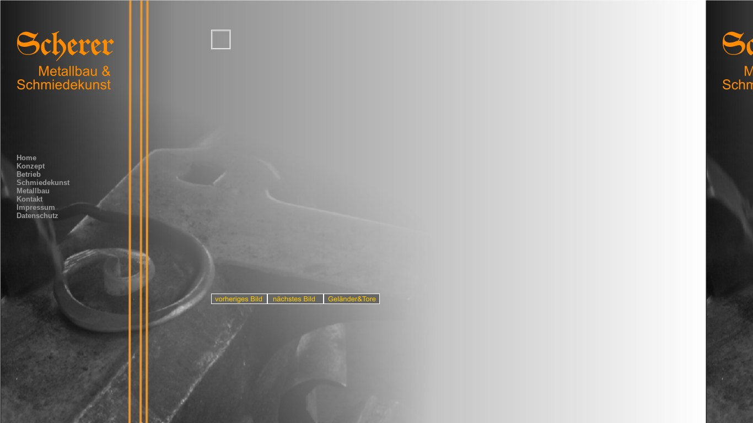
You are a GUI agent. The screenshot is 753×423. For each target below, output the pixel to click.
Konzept (31, 166)
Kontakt (29, 199)
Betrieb (29, 174)
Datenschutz (37, 216)
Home (26, 158)
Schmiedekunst (43, 182)
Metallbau (33, 191)
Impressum (36, 207)
